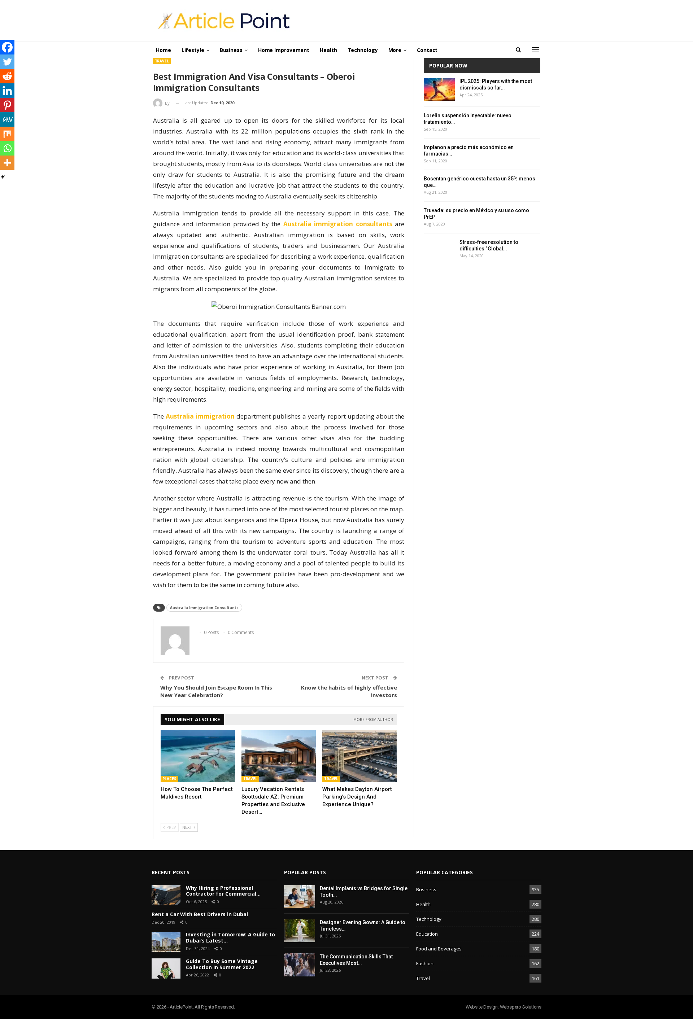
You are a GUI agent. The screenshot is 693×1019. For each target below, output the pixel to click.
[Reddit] (7, 76)
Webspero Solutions (520, 1007)
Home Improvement (283, 50)
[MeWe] (7, 119)
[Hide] (3, 177)
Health (328, 50)
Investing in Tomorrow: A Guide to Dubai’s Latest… (230, 937)
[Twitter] (7, 61)
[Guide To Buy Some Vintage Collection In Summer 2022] (166, 968)
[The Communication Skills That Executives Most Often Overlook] (299, 964)
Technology (363, 50)
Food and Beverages (439, 948)
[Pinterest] (7, 105)
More (395, 50)
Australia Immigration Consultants (204, 607)
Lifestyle (193, 50)
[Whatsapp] (7, 148)
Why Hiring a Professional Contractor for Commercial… (223, 890)
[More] (7, 163)
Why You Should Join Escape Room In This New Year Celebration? (216, 691)
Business (231, 50)
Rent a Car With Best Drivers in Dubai (200, 914)
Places (169, 778)
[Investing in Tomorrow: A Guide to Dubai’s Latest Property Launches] (166, 942)
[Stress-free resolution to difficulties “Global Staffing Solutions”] (439, 250)
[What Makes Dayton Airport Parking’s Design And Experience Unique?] (359, 756)
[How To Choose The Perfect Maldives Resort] (198, 756)
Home (163, 50)
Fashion (424, 963)
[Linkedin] (7, 90)
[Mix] (7, 134)
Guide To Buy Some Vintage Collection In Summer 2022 (222, 964)
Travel (162, 61)
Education (427, 934)
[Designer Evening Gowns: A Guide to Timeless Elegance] (299, 930)
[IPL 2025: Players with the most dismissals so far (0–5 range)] (439, 89)
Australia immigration (200, 416)
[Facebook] (7, 47)
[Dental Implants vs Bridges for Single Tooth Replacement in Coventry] (299, 896)
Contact (427, 50)
